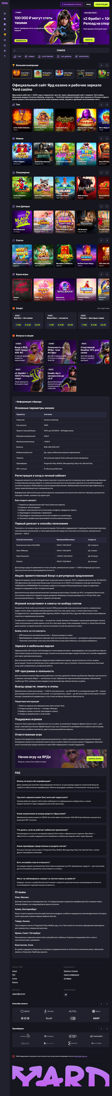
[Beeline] (96, 1011)
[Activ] (25, 1011)
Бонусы (15, 982)
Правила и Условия (71, 971)
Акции (14, 971)
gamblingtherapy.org (81, 1056)
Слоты (14, 978)
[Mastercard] (72, 1018)
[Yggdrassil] (49, 1036)
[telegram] (65, 995)
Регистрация (102, 4)
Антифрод (67, 978)
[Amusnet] (96, 1036)
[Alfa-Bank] (49, 1011)
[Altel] (72, 1011)
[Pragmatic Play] (25, 1036)
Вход (88, 4)
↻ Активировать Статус (71, 4)
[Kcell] (49, 1018)
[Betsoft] (72, 1036)
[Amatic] (25, 1043)
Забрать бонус (95, 759)
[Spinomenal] (49, 1043)
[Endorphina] (72, 1043)
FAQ (13, 975)
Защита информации (71, 975)
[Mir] (96, 1018)
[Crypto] (25, 1018)
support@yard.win (18, 994)
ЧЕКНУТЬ (20, 40)
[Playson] (96, 1043)
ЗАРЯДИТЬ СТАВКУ (93, 37)
